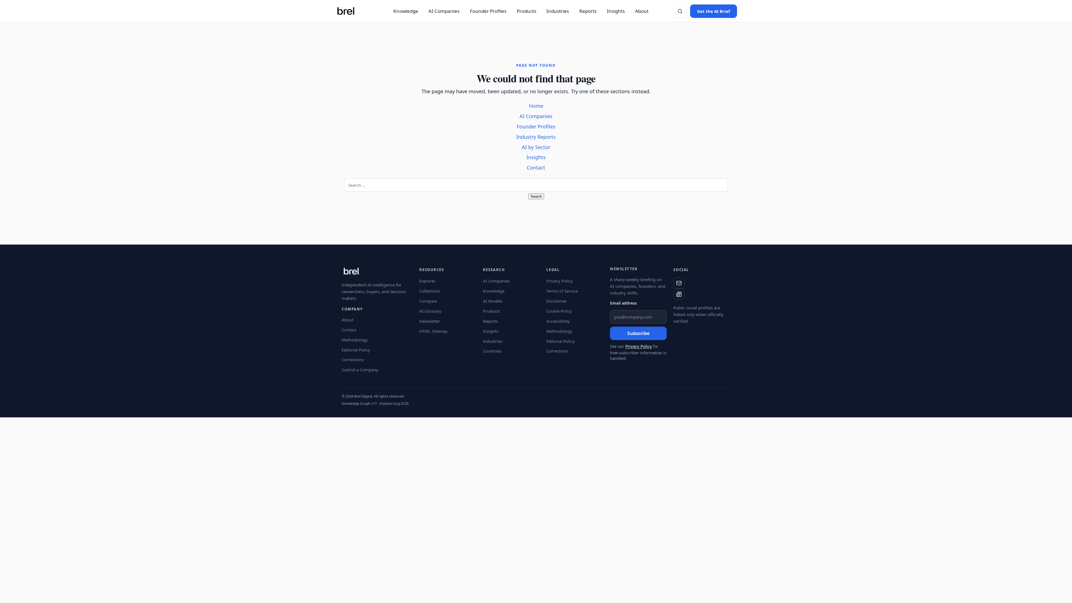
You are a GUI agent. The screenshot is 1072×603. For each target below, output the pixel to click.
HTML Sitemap (433, 331)
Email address (623, 303)
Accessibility (558, 321)
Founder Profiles (488, 11)
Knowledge (405, 11)
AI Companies (444, 11)
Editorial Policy (356, 350)
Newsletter (429, 321)
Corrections (353, 359)
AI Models (492, 301)
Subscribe (638, 333)
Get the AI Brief (713, 11)
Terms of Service (562, 291)
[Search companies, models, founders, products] (680, 11)
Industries (557, 11)
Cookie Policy (559, 311)
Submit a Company (360, 369)
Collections (429, 291)
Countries (492, 351)
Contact (536, 167)
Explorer (427, 281)
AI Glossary (430, 311)
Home (536, 105)
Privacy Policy (559, 281)
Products (526, 11)
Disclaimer (556, 301)
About (642, 11)
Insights (616, 11)
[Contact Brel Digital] (679, 283)
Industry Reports (536, 136)
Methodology (355, 340)
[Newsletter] (679, 294)
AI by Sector (536, 147)
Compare (428, 301)
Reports (588, 11)
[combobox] (536, 185)
